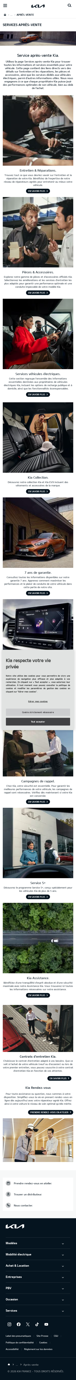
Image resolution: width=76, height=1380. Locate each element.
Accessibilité (12, 1349)
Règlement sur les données (38, 1349)
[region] (38, 690)
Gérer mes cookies (38, 701)
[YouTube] (46, 1324)
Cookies (43, 1342)
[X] (28, 1324)
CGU (56, 1335)
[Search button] (69, 5)
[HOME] (5, 14)
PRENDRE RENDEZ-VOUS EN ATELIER (49, 1112)
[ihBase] (38, 43)
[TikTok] (37, 1324)
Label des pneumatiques (18, 1335)
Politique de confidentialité (20, 1342)
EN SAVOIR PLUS (36, 191)
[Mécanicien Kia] (38, 131)
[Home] (9, 1364)
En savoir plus (58, 1078)
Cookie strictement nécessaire (38, 712)
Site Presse (42, 1335)
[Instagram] (9, 1324)
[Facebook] (18, 1324)
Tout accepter (38, 721)
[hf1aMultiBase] (38, 232)
